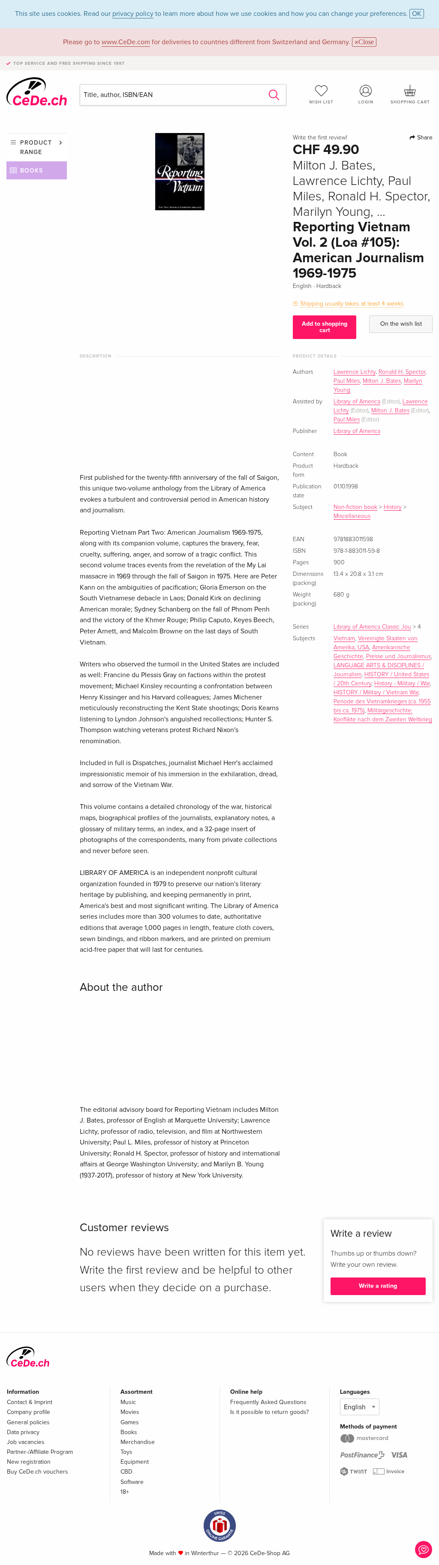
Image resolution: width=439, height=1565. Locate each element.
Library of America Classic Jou (372, 627)
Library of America (357, 402)
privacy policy (132, 13)
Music (128, 1402)
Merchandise (137, 1442)
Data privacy (23, 1432)
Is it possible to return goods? (269, 1412)
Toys (126, 1452)
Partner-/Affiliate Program (40, 1452)
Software (132, 1482)
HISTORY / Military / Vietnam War (376, 693)
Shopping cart (410, 102)
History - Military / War (402, 684)
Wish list (321, 102)
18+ (124, 1491)
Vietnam (344, 639)
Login (365, 102)
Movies (129, 1412)
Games (129, 1422)
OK (416, 13)
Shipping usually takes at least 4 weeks (352, 303)
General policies (28, 1422)
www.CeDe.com (126, 42)
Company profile (28, 1412)
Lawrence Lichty (355, 372)
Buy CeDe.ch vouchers (37, 1471)
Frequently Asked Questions (268, 1402)
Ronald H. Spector (402, 372)
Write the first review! (320, 138)
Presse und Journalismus (398, 657)
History (393, 507)
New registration (29, 1461)
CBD (126, 1471)
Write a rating (378, 1286)
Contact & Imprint (29, 1402)
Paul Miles (347, 381)
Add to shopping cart (324, 326)
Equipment (134, 1461)
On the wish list (401, 323)
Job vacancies (26, 1442)
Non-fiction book (355, 507)
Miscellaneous (352, 516)
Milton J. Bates (382, 381)
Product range (36, 147)
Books (31, 170)
